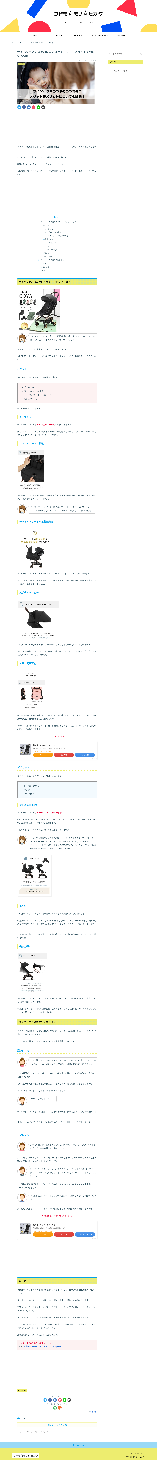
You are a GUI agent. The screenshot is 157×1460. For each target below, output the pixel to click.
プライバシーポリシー (135, 1453)
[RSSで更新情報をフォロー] (60, 1408)
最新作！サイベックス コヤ (44, 745)
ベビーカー (23, 1390)
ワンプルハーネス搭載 (53, 232)
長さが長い (48, 256)
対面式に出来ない (51, 250)
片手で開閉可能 (50, 243)
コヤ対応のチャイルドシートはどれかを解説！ (42, 1346)
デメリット (46, 246)
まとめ (42, 270)
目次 (54, 217)
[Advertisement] (57, 127)
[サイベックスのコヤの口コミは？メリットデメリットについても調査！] (29, 107)
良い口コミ (46, 267)
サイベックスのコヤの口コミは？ (53, 260)
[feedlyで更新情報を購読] (55, 1408)
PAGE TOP (79, 1445)
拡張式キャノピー (51, 239)
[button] (43, 107)
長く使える (48, 229)
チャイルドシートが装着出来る (56, 236)
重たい (47, 253)
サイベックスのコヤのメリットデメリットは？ (58, 222)
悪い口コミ (46, 263)
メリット (45, 225)
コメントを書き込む (57, 1425)
